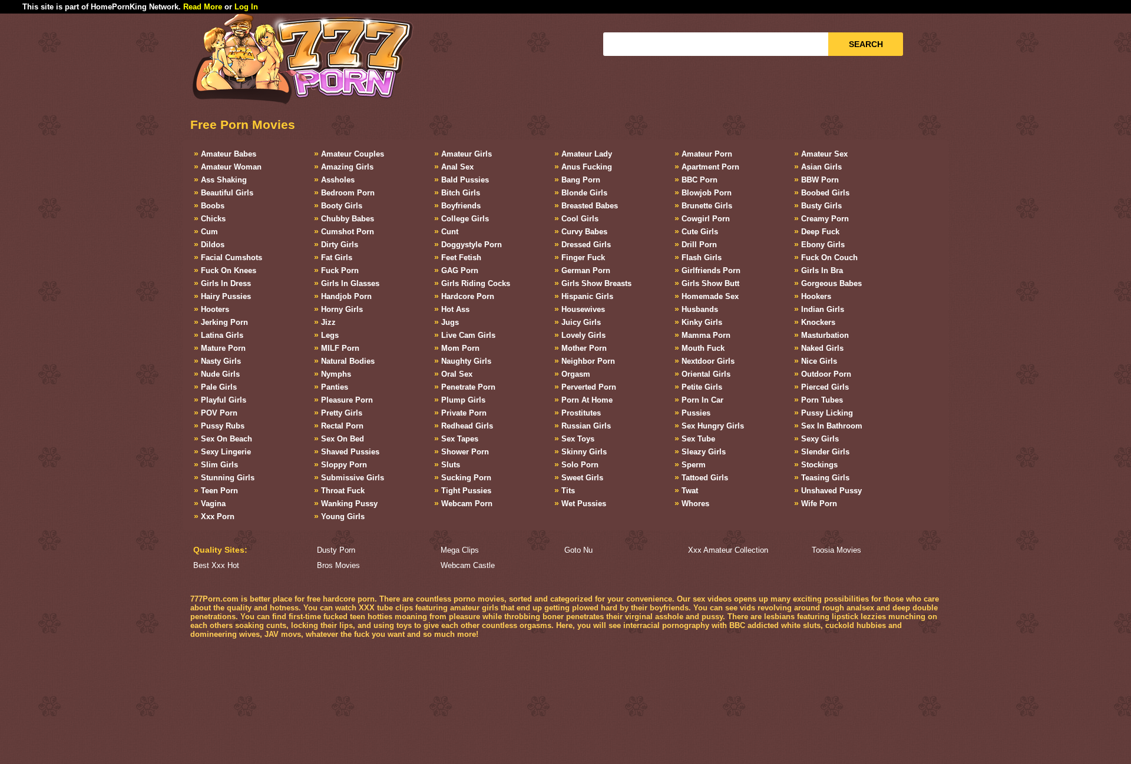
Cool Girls (579, 218)
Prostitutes (581, 412)
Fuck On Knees (228, 270)
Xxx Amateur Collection (728, 550)
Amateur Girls (466, 154)
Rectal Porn (342, 425)
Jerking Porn (224, 322)
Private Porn (464, 412)
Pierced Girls (825, 387)
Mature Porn (223, 348)
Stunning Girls (227, 477)
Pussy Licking (827, 412)
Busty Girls (821, 205)
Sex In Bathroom (831, 425)
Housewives (583, 309)
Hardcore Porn (467, 296)
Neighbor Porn (588, 361)
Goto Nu (578, 550)
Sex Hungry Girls (713, 425)
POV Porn (219, 412)
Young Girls (343, 516)
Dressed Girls (586, 244)
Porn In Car (702, 400)
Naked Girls (822, 348)
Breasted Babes (589, 205)
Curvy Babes (584, 231)
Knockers (818, 322)
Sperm (694, 464)
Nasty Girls (221, 361)
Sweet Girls (582, 477)
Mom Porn (460, 348)
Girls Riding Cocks (475, 283)
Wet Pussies (583, 503)
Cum (209, 231)
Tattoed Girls (705, 477)
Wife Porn (819, 503)
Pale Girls (219, 387)
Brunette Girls (707, 205)
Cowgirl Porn (706, 218)
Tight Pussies (466, 490)
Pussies (696, 412)
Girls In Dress (226, 283)
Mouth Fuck (703, 348)
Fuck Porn (340, 270)
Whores (695, 503)
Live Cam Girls (468, 335)
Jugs (450, 322)
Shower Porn (465, 451)
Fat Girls (336, 257)
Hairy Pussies (226, 296)
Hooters (215, 309)
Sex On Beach (226, 438)
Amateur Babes (228, 154)
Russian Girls (586, 425)
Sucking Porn (466, 477)
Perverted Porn (588, 387)
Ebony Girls (823, 244)
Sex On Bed (342, 438)
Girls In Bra (822, 270)
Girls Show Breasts (596, 283)
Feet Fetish (461, 257)
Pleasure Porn (347, 400)
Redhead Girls (467, 425)
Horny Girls (342, 309)
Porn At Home (587, 400)
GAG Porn (459, 270)
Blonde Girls (584, 192)
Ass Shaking (224, 179)
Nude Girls (220, 374)
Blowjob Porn (707, 192)
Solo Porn (579, 464)
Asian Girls (821, 166)
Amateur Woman (231, 166)
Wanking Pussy (349, 503)
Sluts (450, 464)
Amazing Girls (347, 166)
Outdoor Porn (826, 374)
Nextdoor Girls (708, 361)
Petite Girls (702, 387)
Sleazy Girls (704, 451)
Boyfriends (461, 205)
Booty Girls (341, 205)
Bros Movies (338, 565)
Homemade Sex (710, 296)
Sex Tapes (459, 438)
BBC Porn (699, 179)
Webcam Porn (466, 503)
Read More (202, 6)
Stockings (819, 464)
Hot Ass (455, 309)
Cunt (449, 231)
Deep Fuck (820, 231)
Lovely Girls (583, 335)
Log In (246, 6)
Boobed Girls (825, 192)
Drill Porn (699, 244)
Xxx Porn (217, 516)
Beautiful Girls (227, 192)
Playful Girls (223, 400)
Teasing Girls (825, 477)
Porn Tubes (822, 400)
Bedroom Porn (348, 192)
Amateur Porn (707, 154)
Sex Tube (698, 438)
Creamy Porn (825, 218)
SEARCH (866, 44)
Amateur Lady (586, 154)
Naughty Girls (466, 361)
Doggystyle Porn (471, 244)
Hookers (816, 296)
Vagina (213, 503)
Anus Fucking (586, 166)
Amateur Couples (352, 154)
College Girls (465, 218)
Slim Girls (219, 464)
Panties (334, 387)
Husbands (700, 309)
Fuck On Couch (829, 257)
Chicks (213, 218)
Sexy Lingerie (226, 451)
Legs (330, 335)
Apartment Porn (710, 166)
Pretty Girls (341, 412)
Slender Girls (825, 451)
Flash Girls (702, 257)
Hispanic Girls (587, 296)
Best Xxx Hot (216, 565)
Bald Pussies (465, 179)
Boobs (212, 205)
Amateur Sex (824, 154)
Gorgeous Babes (831, 283)
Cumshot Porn (347, 231)
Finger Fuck (583, 257)
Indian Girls (822, 309)
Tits (568, 490)
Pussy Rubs (222, 425)
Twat (690, 490)
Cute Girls (700, 231)
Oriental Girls (706, 374)
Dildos (212, 244)
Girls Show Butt (710, 283)
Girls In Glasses (350, 283)
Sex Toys (577, 438)
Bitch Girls (460, 192)
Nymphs (336, 374)
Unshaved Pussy (831, 490)
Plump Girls (463, 400)
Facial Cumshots (231, 257)
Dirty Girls (339, 244)
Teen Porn (219, 490)
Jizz (328, 322)
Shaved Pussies (350, 451)
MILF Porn (340, 348)
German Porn (585, 270)
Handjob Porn (346, 296)
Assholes (338, 179)
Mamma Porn (706, 335)
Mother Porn (584, 348)
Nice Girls (819, 361)
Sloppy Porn (344, 464)
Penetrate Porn (468, 387)
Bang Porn (580, 179)
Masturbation (825, 335)
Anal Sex (457, 166)
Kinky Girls (702, 322)
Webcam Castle (468, 565)
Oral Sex (456, 374)
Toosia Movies (836, 550)
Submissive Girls (352, 477)
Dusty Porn (336, 550)
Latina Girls (222, 335)
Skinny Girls (584, 451)
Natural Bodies (348, 361)
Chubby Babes (347, 218)
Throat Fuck (343, 490)
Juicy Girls (581, 322)
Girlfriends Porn (711, 270)
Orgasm (575, 374)
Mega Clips (460, 550)
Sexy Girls (820, 438)
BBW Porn (820, 179)
